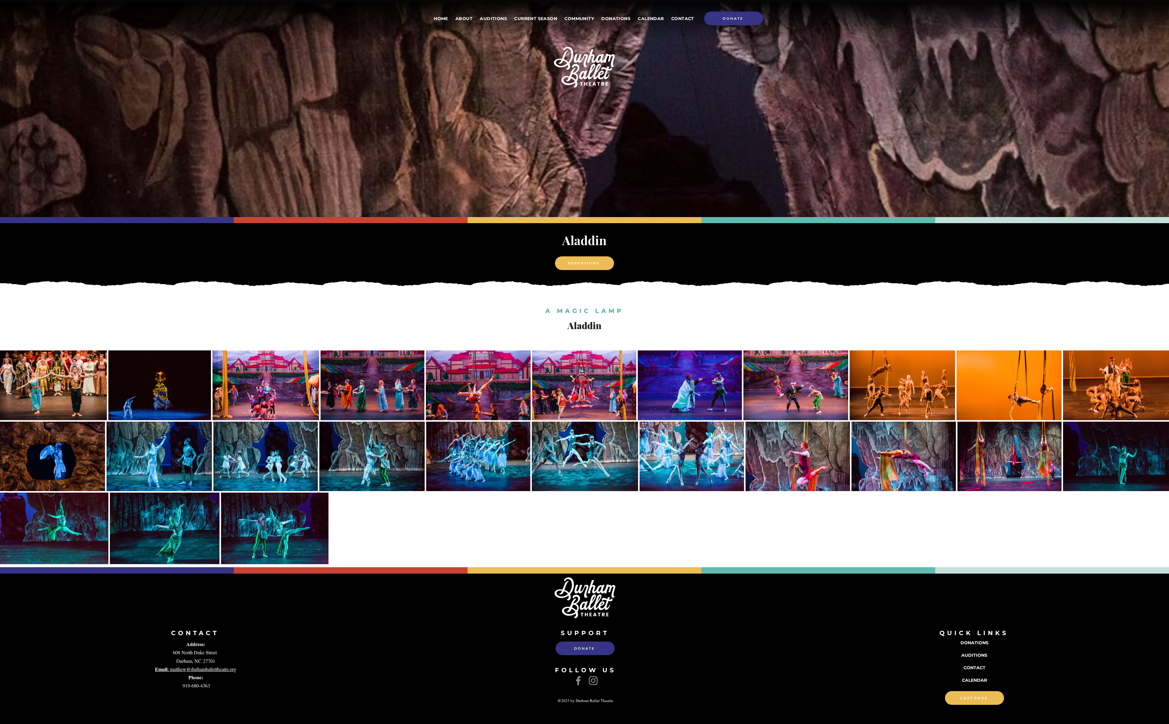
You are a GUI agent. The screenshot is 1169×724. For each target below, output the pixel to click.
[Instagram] (593, 681)
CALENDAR (974, 680)
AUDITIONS (974, 655)
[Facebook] (578, 681)
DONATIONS (974, 642)
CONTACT (974, 667)
